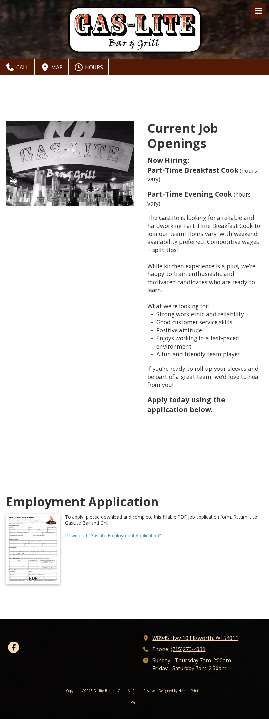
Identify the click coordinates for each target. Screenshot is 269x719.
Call (22, 67)
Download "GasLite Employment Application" (113, 535)
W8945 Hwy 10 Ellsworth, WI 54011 (195, 638)
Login (135, 701)
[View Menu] (258, 10)
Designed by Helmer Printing (181, 691)
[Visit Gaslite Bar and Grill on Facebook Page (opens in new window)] (13, 647)
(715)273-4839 (188, 649)
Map (56, 67)
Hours (93, 67)
